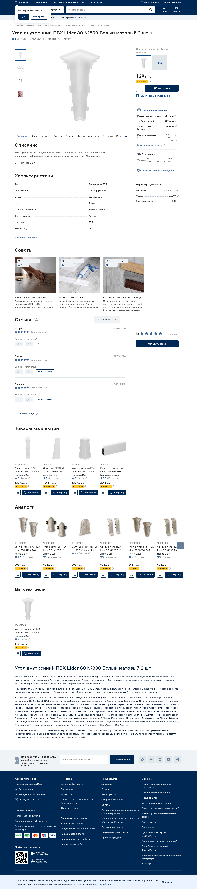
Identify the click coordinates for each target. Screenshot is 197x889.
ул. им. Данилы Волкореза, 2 (31, 794)
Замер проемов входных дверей (160, 808)
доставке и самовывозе (144, 692)
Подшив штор (150, 797)
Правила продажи (111, 837)
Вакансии (66, 794)
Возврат (106, 789)
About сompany (69, 808)
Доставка (106, 783)
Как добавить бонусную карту (78, 828)
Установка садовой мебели (157, 802)
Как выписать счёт (71, 844)
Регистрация (108, 794)
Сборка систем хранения (156, 792)
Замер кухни (149, 822)
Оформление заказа (112, 799)
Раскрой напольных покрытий (159, 841)
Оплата (105, 804)
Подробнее (104, 883)
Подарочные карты (112, 827)
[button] (162, 88)
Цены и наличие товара (114, 832)
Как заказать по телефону (75, 839)
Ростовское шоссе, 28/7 (28, 783)
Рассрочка (148, 827)
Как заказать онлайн (73, 833)
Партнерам (67, 789)
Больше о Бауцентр (72, 783)
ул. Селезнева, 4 (24, 789)
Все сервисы (149, 863)
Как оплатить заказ (72, 823)
